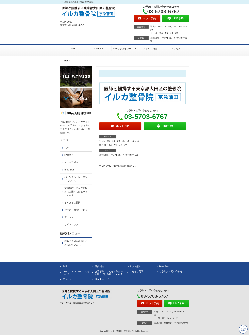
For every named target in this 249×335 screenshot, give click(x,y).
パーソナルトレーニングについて (75, 179)
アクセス (176, 48)
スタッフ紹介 (150, 48)
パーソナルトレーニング (124, 50)
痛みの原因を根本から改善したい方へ (75, 243)
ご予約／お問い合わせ (75, 210)
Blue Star (98, 48)
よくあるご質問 (72, 202)
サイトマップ (71, 224)
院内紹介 (69, 155)
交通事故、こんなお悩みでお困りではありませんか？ (75, 192)
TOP (73, 48)
